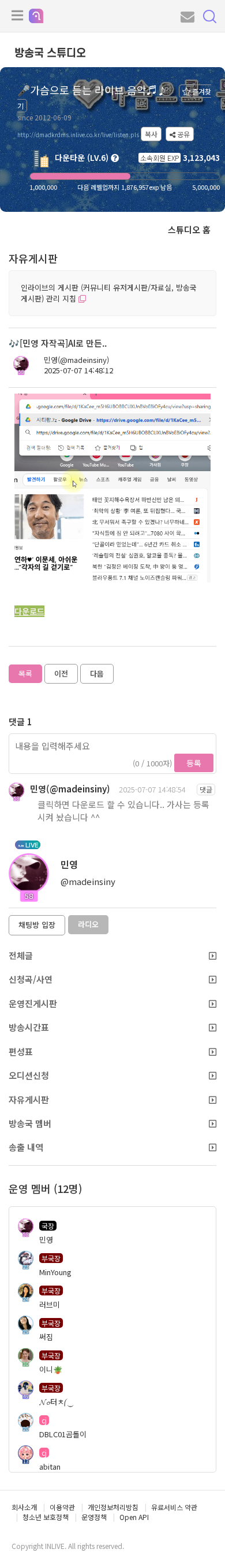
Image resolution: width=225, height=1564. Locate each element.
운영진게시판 (33, 1003)
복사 (151, 134)
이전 (61, 673)
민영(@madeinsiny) (76, 360)
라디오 (88, 924)
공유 (182, 134)
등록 (193, 763)
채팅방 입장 (36, 924)
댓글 (206, 789)
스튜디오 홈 (189, 229)
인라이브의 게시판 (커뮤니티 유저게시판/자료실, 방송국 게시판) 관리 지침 (109, 293)
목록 (25, 673)
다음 (97, 673)
